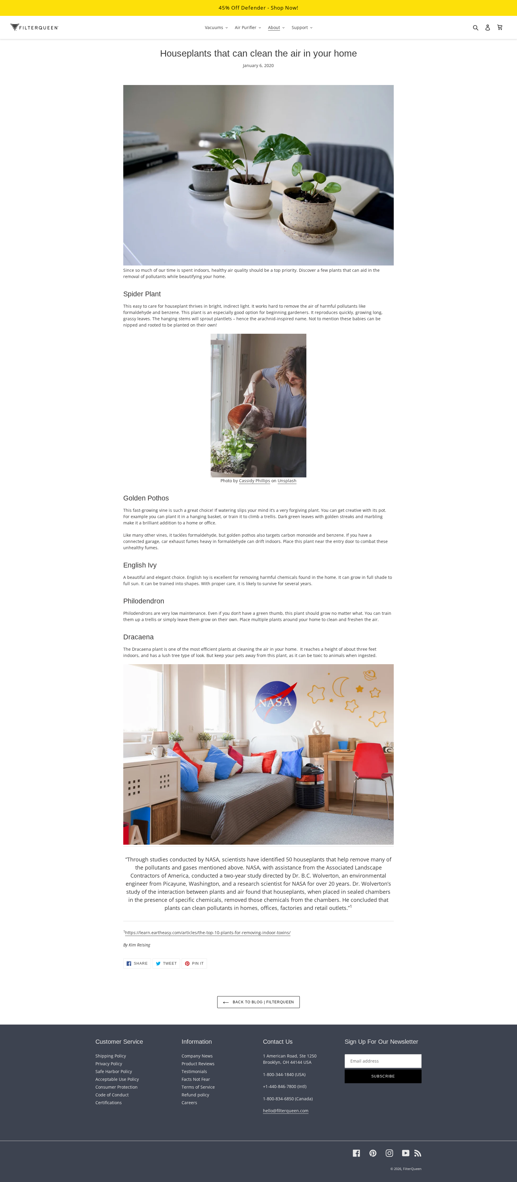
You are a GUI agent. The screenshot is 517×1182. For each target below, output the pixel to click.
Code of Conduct (112, 1095)
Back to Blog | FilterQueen (263, 1002)
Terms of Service (198, 1087)
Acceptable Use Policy (117, 1079)
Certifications (108, 1102)
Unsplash (287, 480)
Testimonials (194, 1071)
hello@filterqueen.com (285, 1110)
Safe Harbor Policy (113, 1071)
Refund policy (195, 1095)
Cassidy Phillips (254, 480)
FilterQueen (412, 1168)
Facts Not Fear (196, 1079)
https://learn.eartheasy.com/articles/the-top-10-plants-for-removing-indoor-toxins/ (208, 932)
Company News (197, 1056)
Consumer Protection (116, 1087)
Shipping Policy (110, 1056)
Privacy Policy (108, 1063)
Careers (189, 1102)
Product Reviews (198, 1063)
